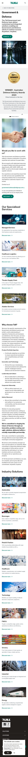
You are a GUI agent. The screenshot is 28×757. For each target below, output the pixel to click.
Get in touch (7, 196)
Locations (5, 735)
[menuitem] (25, 3)
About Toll (5, 739)
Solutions (5, 731)
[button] (2, 3)
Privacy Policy (7, 748)
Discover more (6, 235)
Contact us (6, 36)
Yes (8, 752)
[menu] (2, 3)
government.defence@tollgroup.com (12, 187)
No (14, 752)
